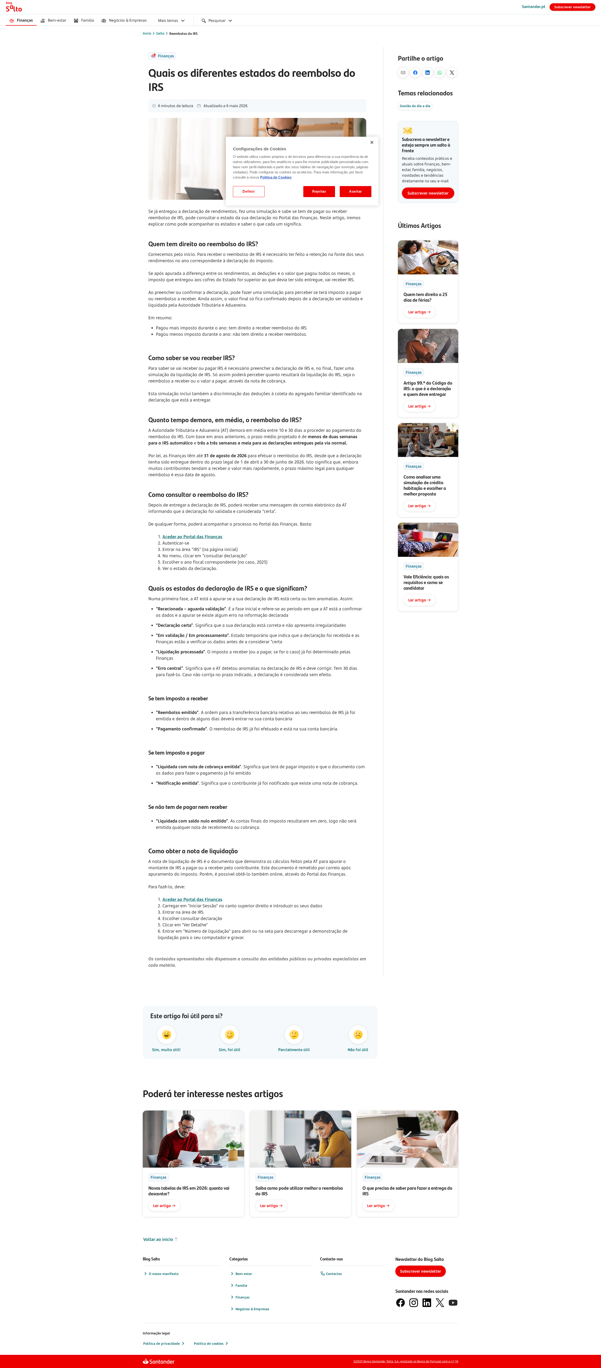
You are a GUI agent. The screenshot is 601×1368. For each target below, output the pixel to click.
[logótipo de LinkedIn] (427, 1303)
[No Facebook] (415, 72)
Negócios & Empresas (252, 1309)
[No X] (452, 72)
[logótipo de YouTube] (453, 1303)
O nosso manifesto (163, 1273)
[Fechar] (372, 142)
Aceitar (355, 191)
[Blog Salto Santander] (14, 7)
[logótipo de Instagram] (413, 1303)
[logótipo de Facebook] (400, 1303)
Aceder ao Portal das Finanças (192, 536)
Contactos (334, 1273)
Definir (249, 191)
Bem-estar (243, 1273)
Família (241, 1285)
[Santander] (158, 1361)
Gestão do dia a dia (415, 106)
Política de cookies (208, 1343)
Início (147, 33)
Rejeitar (319, 191)
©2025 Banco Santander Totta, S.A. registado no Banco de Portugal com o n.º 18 (406, 1361)
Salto (160, 33)
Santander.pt (533, 6)
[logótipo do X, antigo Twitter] (440, 1303)
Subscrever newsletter (572, 7)
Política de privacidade (161, 1343)
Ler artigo (417, 312)
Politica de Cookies (276, 177)
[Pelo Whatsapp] (440, 72)
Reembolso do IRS (183, 33)
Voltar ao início (158, 1239)
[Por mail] (403, 72)
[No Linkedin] (427, 72)
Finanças (242, 1297)
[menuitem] (21, 21)
